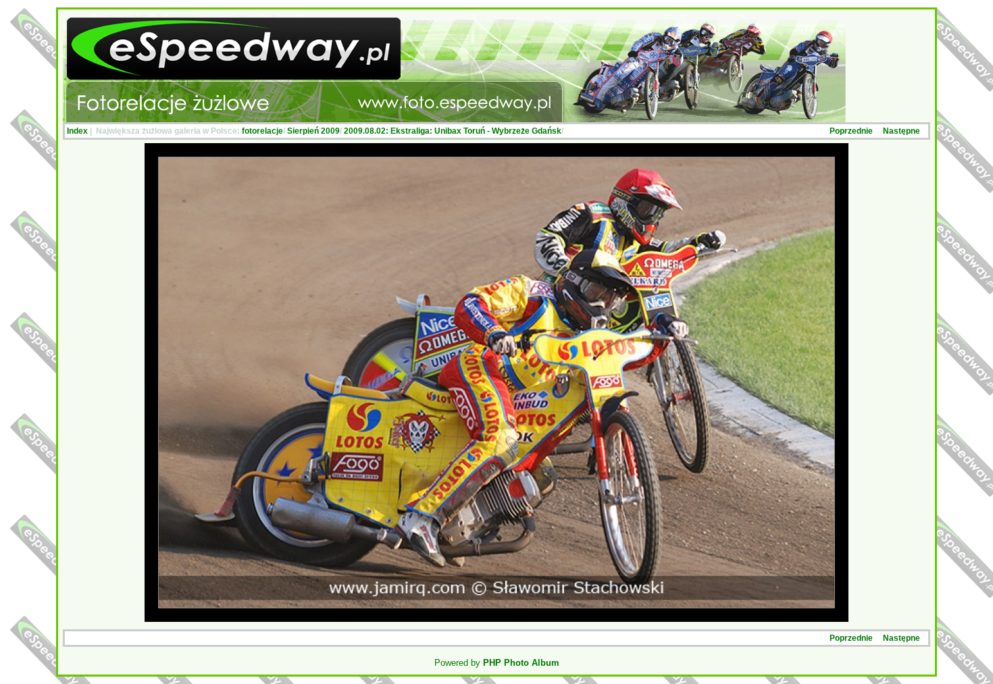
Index (77, 131)
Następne (901, 131)
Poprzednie (851, 131)
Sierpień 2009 (313, 131)
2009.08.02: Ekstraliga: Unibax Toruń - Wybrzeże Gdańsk (452, 131)
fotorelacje (262, 131)
